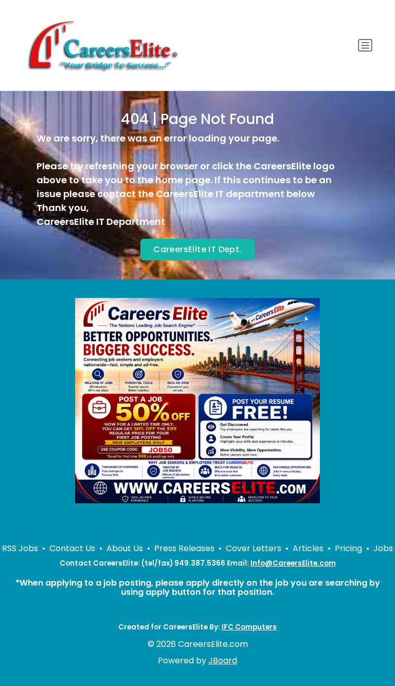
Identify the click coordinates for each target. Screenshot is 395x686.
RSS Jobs (20, 548)
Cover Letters (253, 548)
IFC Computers (249, 627)
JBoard (222, 660)
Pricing (348, 548)
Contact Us (72, 548)
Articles (308, 548)
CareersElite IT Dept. (197, 249)
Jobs (383, 548)
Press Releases (184, 548)
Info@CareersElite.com (293, 563)
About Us (124, 548)
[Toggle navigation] (365, 45)
